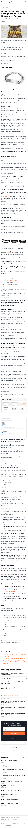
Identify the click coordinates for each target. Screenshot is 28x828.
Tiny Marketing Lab (6, 2)
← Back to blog (4, 7)
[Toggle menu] (25, 2)
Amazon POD (17, 817)
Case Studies (4, 819)
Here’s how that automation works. (11, 591)
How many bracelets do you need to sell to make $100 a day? (12, 687)
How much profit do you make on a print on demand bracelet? (12, 673)
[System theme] (22, 825)
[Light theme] (22, 823)
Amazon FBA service (17, 321)
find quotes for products (12, 280)
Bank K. (9, 825)
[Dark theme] (25, 823)
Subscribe (14, 733)
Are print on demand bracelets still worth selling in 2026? (12, 682)
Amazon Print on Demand (11, 695)
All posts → (24, 757)
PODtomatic (9, 252)
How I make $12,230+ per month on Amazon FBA (14, 658)
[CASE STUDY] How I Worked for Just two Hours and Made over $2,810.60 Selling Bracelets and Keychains (14, 662)
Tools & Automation (12, 819)
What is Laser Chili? (6, 678)
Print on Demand (9, 817)
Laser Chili (5, 196)
